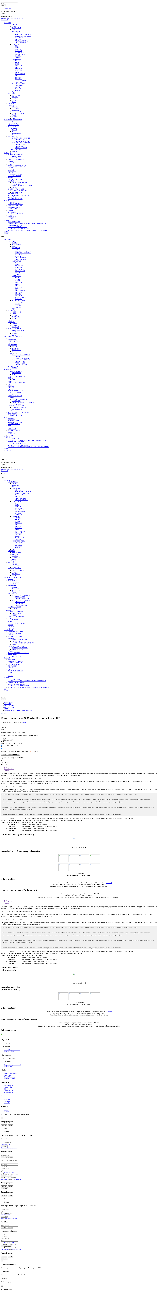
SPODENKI (11, 202)
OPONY (10, 167)
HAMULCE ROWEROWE (16, 159)
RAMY (14, 102)
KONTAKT (8, 233)
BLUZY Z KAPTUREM (15, 213)
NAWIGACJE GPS (17, 192)
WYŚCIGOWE (16, 95)
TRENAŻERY (12, 197)
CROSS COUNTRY (18, 113)
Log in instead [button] (5, 1179)
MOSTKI (14, 158)
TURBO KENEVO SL (22, 141)
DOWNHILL (16, 116)
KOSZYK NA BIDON (15, 179)
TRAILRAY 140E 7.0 (21, 41)
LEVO (17, 72)
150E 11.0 (18, 33)
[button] (6, 762)
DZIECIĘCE (12, 103)
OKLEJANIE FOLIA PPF (16, 225)
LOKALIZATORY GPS (15, 199)
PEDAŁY (11, 169)
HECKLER (18, 51)
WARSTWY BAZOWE (15, 205)
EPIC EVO (18, 69)
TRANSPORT (16, 108)
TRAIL (14, 115)
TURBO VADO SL (21, 148)
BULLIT (14, 130)
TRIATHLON (16, 100)
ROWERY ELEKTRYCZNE (13, 120)
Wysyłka (6, 770)
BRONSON (19, 49)
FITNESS (15, 107)
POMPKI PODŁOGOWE (19, 182)
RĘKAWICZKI (12, 209)
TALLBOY (18, 57)
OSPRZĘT (7, 153)
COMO (17, 62)
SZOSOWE (11, 93)
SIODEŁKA (12, 171)
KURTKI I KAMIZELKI (15, 204)
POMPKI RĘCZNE (17, 187)
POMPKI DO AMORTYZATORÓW (23, 186)
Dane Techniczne (9, 769)
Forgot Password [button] (6, 1144)
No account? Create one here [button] (9, 1148)
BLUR (17, 47)
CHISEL (18, 60)
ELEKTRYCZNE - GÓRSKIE (21, 138)
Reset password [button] (16, 1179)
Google (10, 1125)
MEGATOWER (20, 54)
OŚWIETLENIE (13, 194)
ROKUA (18, 39)
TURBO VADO (20, 146)
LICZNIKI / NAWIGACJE (16, 189)
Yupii (13, 92)
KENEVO (18, 70)
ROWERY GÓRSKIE (14, 111)
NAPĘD (10, 161)
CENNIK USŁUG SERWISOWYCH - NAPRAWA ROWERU (27, 223)
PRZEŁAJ (15, 98)
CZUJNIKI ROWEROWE (20, 190)
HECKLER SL (16, 133)
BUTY (10, 215)
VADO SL (18, 82)
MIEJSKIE (11, 105)
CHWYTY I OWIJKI (14, 176)
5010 (16, 46)
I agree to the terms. (8, 1172)
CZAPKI (10, 210)
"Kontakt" (109, 883)
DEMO (17, 64)
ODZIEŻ (7, 200)
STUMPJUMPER (20, 80)
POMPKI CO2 (16, 184)
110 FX (17, 87)
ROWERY (7, 23)
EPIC (17, 67)
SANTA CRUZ (16, 44)
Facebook (4, 1125)
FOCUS (14, 26)
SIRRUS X (18, 79)
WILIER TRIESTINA (18, 84)
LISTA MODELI (13, 24)
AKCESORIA (8, 172)
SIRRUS (18, 77)
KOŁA (10, 164)
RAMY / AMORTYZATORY (17, 166)
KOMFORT (15, 110)
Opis (5, 767)
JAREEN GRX (20, 85)
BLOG (6, 232)
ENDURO (18, 65)
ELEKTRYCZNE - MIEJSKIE (21, 143)
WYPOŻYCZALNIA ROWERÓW (18, 228)
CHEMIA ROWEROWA (15, 174)
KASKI (10, 177)
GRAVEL (15, 97)
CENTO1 (18, 90)
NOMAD (18, 56)
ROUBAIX (18, 75)
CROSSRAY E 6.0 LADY (23, 34)
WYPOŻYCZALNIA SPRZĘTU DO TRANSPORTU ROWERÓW (28, 230)
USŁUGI (7, 220)
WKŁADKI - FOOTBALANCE (17, 227)
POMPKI (11, 181)
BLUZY (10, 218)
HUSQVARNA (16, 28)
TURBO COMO (20, 144)
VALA (14, 135)
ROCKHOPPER (20, 74)
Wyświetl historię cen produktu (10, 754)
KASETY (15, 162)
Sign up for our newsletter (10, 1174)
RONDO (14, 29)
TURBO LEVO (20, 139)
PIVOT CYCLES (13, 125)
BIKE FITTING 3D (14, 222)
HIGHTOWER (19, 52)
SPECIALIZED (16, 59)
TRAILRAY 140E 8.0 (21, 42)
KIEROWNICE (16, 156)
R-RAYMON (16, 31)
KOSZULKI (12, 217)
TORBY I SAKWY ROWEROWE (18, 195)
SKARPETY (12, 212)
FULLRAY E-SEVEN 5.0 (23, 36)
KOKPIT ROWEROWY (15, 154)
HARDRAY (19, 37)
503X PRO (18, 88)
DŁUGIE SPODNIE (14, 207)
